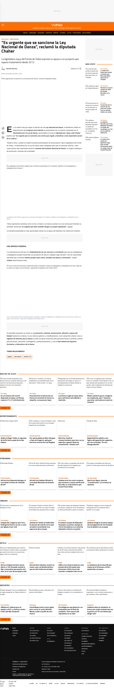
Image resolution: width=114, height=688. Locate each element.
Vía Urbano (102, 630)
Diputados (14, 39)
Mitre (50, 683)
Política (84, 638)
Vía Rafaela (68, 643)
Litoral (63, 33)
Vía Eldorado (68, 633)
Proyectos (27, 357)
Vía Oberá (67, 638)
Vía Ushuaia (85, 630)
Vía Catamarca (51, 635)
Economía (85, 641)
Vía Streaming (103, 633)
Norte (55, 33)
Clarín (31, 683)
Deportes (85, 648)
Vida (83, 653)
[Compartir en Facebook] (3, 128)
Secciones (86, 33)
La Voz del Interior (92, 683)
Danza (10, 357)
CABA (14, 635)
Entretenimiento (87, 646)
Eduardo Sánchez (11, 69)
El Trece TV (43, 683)
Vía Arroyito (34, 633)
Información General (88, 643)
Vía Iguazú (67, 635)
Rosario (41, 33)
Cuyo (69, 33)
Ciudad (63, 683)
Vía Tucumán (51, 633)
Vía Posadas (68, 630)
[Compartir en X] (3, 137)
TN (36, 683)
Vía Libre (101, 638)
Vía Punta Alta (34, 640)
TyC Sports (80, 683)
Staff (14, 671)
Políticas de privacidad (19, 664)
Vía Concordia (68, 648)
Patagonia (77, 33)
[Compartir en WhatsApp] (3, 132)
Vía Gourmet (103, 635)
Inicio (25, 33)
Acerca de (15, 669)
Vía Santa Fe (68, 640)
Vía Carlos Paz (34, 630)
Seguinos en (75, 68)
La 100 (56, 683)
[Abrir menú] (17, 25)
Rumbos (101, 640)
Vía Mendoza (51, 641)
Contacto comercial (19, 666)
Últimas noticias (87, 636)
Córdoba (32, 33)
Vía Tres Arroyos (35, 638)
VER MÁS (4, 408)
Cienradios (70, 683)
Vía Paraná (67, 645)
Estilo (84, 651)
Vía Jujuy (5, 39)
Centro (49, 33)
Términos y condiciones (20, 661)
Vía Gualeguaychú (70, 650)
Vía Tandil (33, 635)
